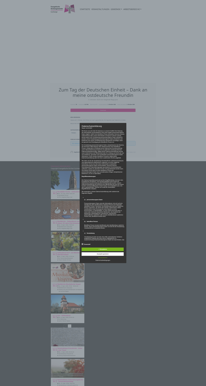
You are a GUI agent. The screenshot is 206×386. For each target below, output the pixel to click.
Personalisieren (102, 257)
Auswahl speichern (103, 254)
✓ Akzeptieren (102, 249)
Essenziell (87, 244)
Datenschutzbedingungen (103, 260)
